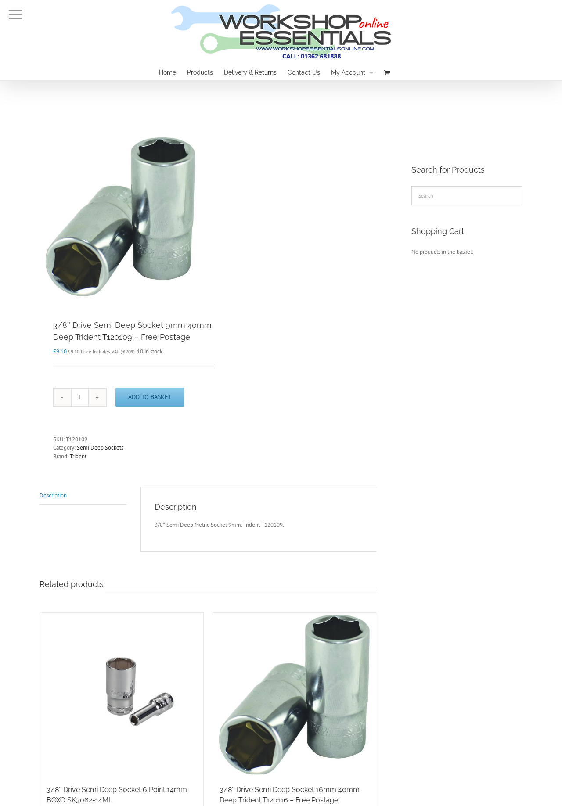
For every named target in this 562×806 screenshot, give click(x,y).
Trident (78, 456)
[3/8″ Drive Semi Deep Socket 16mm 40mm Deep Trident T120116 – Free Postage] (294, 694)
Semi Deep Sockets (100, 447)
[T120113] (120, 216)
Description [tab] (53, 495)
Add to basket (150, 397)
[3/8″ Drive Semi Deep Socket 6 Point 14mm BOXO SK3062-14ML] (121, 694)
